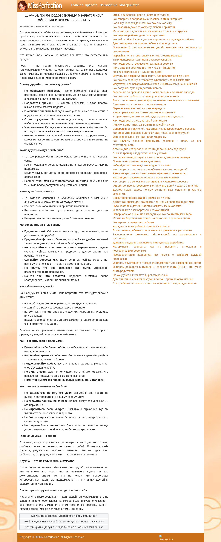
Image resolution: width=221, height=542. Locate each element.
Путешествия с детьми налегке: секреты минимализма (147, 205)
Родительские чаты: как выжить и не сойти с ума (143, 124)
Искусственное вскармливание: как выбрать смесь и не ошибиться (155, 84)
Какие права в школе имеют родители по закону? (144, 112)
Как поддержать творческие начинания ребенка (143, 63)
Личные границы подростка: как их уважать (140, 153)
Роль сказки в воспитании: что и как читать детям (144, 67)
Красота (91, 5)
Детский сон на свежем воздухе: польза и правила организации (153, 279)
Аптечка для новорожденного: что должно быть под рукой (149, 149)
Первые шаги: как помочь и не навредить (139, 108)
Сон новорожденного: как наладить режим (139, 136)
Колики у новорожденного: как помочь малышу (142, 23)
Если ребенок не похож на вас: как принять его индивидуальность (154, 283)
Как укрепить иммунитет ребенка (133, 222)
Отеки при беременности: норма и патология (141, 14)
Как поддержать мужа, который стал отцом (140, 120)
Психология (108, 5)
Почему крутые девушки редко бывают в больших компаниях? (64, 527)
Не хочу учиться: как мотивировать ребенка (140, 275)
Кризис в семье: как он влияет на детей (137, 71)
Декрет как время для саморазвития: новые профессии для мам (153, 201)
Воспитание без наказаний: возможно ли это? (141, 197)
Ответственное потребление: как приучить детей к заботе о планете (155, 185)
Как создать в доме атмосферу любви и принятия (144, 27)
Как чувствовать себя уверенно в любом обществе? (64, 515)
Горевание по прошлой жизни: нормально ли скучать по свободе (154, 92)
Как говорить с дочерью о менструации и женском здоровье (150, 181)
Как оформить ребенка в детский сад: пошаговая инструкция (151, 132)
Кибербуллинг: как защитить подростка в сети (141, 165)
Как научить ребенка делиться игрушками (139, 35)
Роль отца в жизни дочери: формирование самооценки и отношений (156, 100)
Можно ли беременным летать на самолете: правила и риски (151, 218)
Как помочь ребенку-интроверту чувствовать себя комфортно (151, 79)
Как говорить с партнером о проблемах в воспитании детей (150, 169)
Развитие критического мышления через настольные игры (149, 173)
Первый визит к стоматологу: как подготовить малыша (147, 55)
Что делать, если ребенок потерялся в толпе (141, 226)
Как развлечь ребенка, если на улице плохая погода (146, 96)
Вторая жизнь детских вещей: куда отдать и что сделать (148, 116)
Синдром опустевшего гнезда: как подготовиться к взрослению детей (157, 262)
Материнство (129, 5)
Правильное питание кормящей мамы (137, 161)
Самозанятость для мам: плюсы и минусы (139, 104)
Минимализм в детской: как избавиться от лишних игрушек (150, 31)
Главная (77, 5)
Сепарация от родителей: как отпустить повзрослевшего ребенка (154, 128)
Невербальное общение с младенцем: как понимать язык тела (152, 214)
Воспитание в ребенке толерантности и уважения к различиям (152, 230)
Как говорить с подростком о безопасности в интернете (147, 18)
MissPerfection (50, 537)
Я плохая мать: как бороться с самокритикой (141, 210)
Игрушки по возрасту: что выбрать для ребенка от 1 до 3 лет (151, 75)
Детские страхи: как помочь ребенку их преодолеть (145, 43)
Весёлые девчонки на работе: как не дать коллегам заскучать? (64, 521)
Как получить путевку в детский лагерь (137, 88)
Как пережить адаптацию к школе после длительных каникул (151, 157)
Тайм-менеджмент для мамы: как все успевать (142, 59)
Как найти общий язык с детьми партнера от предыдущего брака (153, 39)
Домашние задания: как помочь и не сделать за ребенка (148, 242)
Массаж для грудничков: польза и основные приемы (146, 177)
